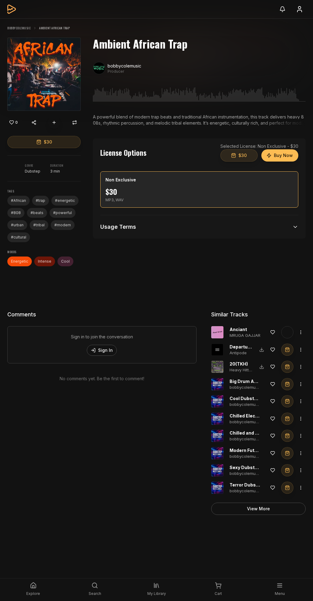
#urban (17, 225)
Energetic (19, 261)
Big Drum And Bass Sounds (259, 381)
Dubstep (32, 171)
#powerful (62, 212)
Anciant (238, 329)
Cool (65, 261)
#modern (62, 225)
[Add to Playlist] (54, 122)
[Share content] (34, 122)
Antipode (238, 352)
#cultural (18, 237)
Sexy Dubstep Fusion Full (257, 467)
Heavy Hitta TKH (245, 369)
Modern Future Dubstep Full (260, 450)
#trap (40, 200)
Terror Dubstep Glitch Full (258, 484)
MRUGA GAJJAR (245, 335)
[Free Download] (261, 349)
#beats (37, 212)
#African (18, 200)
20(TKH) (239, 363)
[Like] (273, 332)
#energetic (65, 200)
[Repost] (74, 122)
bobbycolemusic (19, 28)
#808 (16, 212)
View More (258, 508)
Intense (44, 261)
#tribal (39, 225)
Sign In (105, 350)
